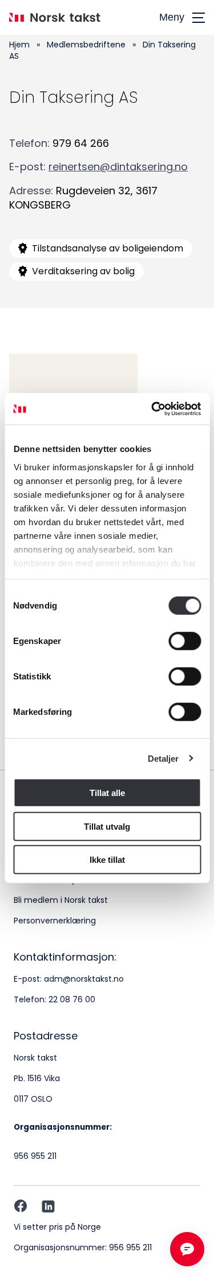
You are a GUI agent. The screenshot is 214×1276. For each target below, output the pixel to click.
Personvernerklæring (55, 920)
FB (20, 1206)
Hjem (19, 44)
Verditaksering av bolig (83, 271)
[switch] (184, 641)
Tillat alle (107, 793)
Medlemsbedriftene (86, 44)
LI (48, 1206)
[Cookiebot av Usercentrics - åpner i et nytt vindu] (152, 408)
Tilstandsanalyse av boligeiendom (107, 248)
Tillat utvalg (107, 826)
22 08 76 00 (72, 999)
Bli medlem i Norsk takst (61, 900)
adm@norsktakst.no (84, 979)
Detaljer (163, 758)
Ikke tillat (107, 860)
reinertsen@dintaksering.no (118, 166)
